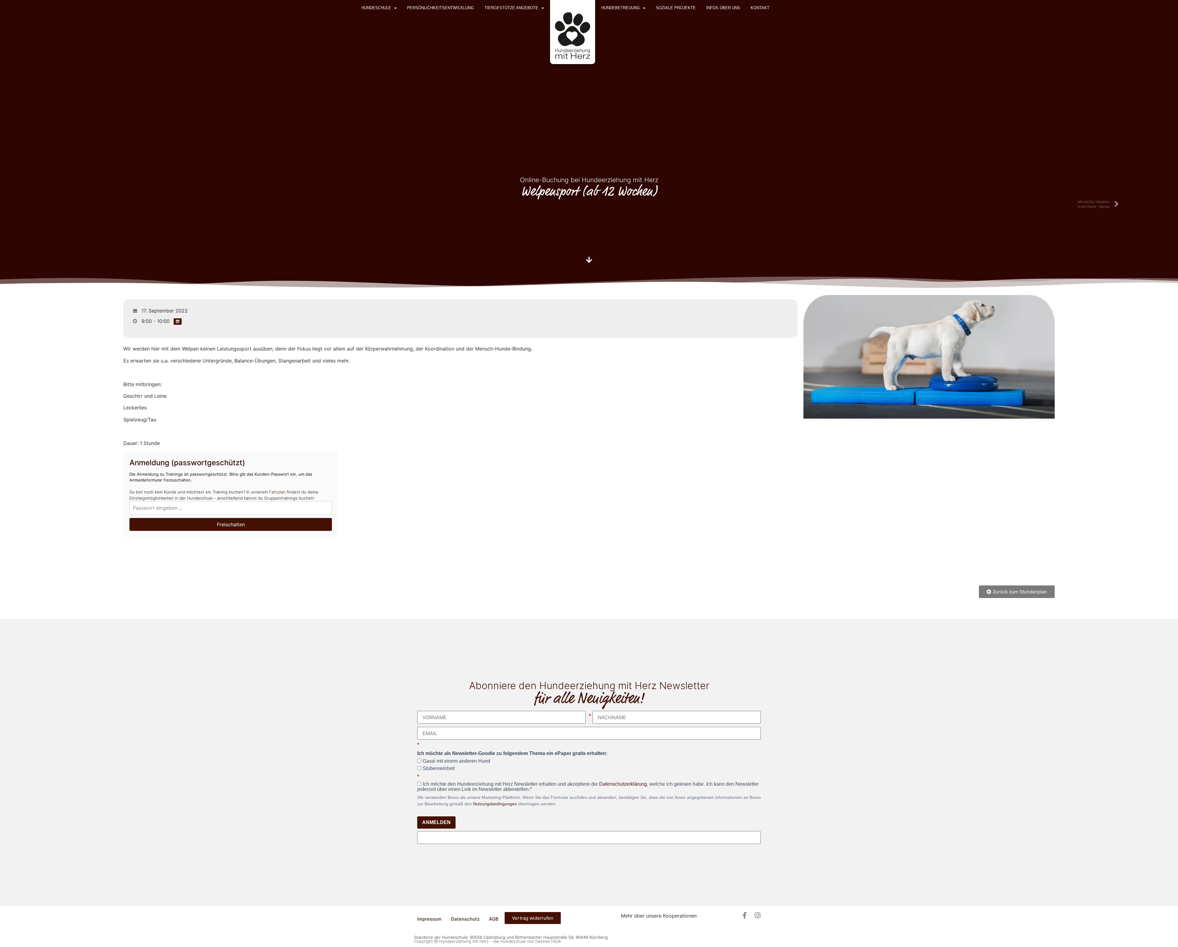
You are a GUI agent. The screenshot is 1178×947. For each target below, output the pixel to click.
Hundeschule (376, 8)
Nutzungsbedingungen (495, 803)
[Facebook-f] (744, 915)
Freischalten (231, 524)
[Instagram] (757, 915)
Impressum (429, 919)
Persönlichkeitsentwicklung (440, 8)
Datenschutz (465, 919)
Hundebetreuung (620, 8)
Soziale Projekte (676, 8)
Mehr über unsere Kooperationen (659, 916)
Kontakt (760, 8)
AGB (494, 919)
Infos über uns (723, 8)
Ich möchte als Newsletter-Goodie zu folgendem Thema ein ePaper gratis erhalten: (512, 753)
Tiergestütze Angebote (511, 8)
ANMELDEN (436, 822)
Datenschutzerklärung (623, 784)
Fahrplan (277, 491)
